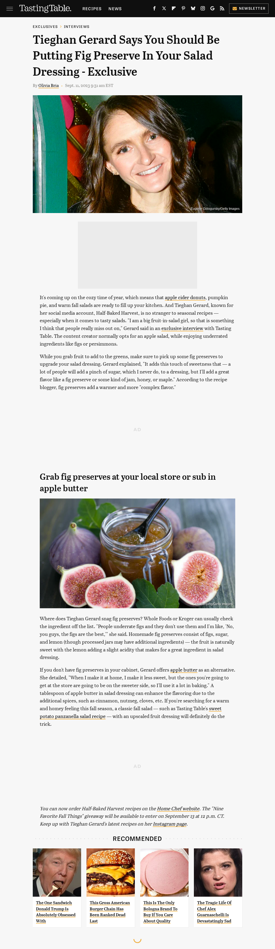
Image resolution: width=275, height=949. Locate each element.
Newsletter (252, 8)
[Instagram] (202, 9)
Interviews (76, 26)
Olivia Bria (48, 85)
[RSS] (222, 9)
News (115, 8)
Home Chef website (178, 808)
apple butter (183, 669)
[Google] (212, 9)
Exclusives (45, 26)
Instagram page (169, 823)
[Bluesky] (193, 9)
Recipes (92, 8)
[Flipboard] (173, 9)
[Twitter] (164, 9)
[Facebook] (154, 9)
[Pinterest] (183, 9)
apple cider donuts (185, 297)
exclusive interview (182, 328)
